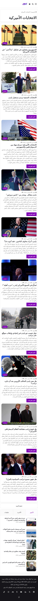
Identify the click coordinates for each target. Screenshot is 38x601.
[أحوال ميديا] (24, 4)
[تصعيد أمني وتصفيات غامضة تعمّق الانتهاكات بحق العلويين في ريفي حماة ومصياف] (31, 533)
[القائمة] (36, 5)
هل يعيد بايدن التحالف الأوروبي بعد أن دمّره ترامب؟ (21, 382)
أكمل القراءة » (31, 69)
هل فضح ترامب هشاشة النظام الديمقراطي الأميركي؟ (21, 430)
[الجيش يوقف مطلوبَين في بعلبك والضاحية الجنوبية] (31, 555)
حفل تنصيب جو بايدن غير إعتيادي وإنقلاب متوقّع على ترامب (19, 334)
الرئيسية (33, 12)
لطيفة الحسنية (32, 426)
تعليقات (6, 512)
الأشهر (32, 512)
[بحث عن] (33, 5)
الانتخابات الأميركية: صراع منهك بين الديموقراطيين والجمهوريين (24, 145)
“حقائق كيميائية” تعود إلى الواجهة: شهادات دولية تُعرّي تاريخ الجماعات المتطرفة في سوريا (14, 542)
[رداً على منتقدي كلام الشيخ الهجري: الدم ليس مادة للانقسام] (31, 566)
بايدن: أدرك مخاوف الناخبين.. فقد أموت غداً (21, 241)
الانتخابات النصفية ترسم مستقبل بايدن (22, 97)
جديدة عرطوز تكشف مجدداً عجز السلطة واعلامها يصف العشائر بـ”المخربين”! (15, 519)
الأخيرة (19, 512)
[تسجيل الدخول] (29, 5)
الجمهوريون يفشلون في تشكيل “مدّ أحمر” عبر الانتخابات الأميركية (19, 50)
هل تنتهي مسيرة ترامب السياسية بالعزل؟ (21, 479)
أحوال (34, 47)
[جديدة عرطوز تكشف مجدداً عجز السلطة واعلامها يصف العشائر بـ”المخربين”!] (31, 522)
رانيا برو (33, 142)
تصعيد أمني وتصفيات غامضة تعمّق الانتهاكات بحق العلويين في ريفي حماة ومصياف (14, 530)
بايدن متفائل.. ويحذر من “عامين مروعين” (21, 194)
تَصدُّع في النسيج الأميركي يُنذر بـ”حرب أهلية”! (19, 285)
